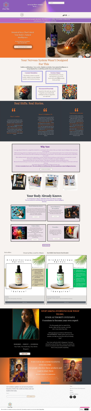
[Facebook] (71, 397)
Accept (86, 409)
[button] (64, 15)
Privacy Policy (41, 409)
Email (7, 393)
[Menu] (22, 14)
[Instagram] (74, 397)
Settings (81, 409)
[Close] (89, 409)
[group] (45, 279)
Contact (71, 392)
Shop (71, 386)
